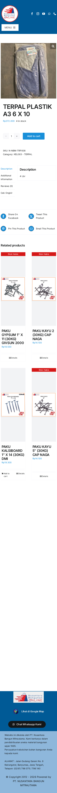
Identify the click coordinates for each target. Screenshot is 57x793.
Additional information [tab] (6, 177)
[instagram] (37, 13)
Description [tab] (6, 168)
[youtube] (43, 13)
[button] (53, 46)
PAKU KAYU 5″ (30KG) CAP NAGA (42, 451)
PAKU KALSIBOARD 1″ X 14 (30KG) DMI (13, 453)
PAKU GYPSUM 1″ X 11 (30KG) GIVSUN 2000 (13, 337)
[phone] (55, 13)
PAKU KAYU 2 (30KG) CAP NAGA (43, 335)
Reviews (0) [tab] (7, 186)
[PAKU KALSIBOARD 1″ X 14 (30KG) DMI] (13, 405)
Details (14, 358)
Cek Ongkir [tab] (6, 193)
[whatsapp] (49, 13)
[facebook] (32, 13)
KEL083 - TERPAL (23, 154)
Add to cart (33, 136)
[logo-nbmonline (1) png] (10, 5)
